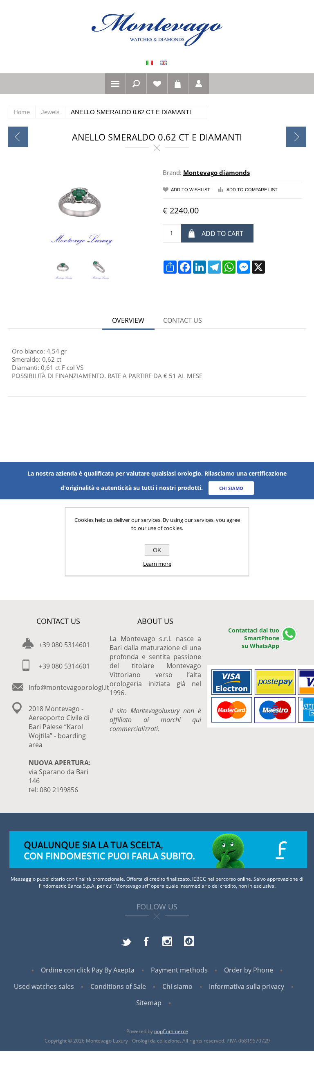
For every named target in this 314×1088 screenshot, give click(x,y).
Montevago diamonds (216, 172)
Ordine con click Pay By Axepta (88, 970)
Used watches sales (44, 986)
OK (157, 550)
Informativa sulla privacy (246, 986)
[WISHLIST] (157, 83)
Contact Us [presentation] (182, 320)
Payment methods (179, 970)
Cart (178, 83)
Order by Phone (248, 970)
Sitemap (148, 1002)
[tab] (128, 321)
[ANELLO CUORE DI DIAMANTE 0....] (18, 137)
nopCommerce (171, 1031)
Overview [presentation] (128, 320)
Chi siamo (177, 986)
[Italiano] (149, 62)
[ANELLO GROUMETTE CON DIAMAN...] (296, 137)
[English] (163, 62)
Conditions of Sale (118, 986)
